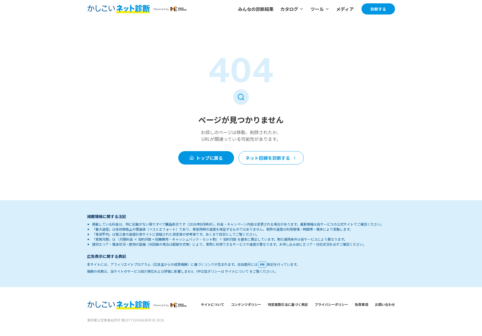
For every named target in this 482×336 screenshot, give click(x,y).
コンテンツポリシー (246, 304)
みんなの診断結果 (256, 9)
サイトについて (212, 304)
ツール (317, 9)
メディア (345, 9)
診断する (378, 9)
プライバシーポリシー (331, 304)
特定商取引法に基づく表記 (288, 304)
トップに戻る (209, 157)
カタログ (289, 9)
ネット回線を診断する (267, 157)
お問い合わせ (385, 304)
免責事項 (361, 304)
